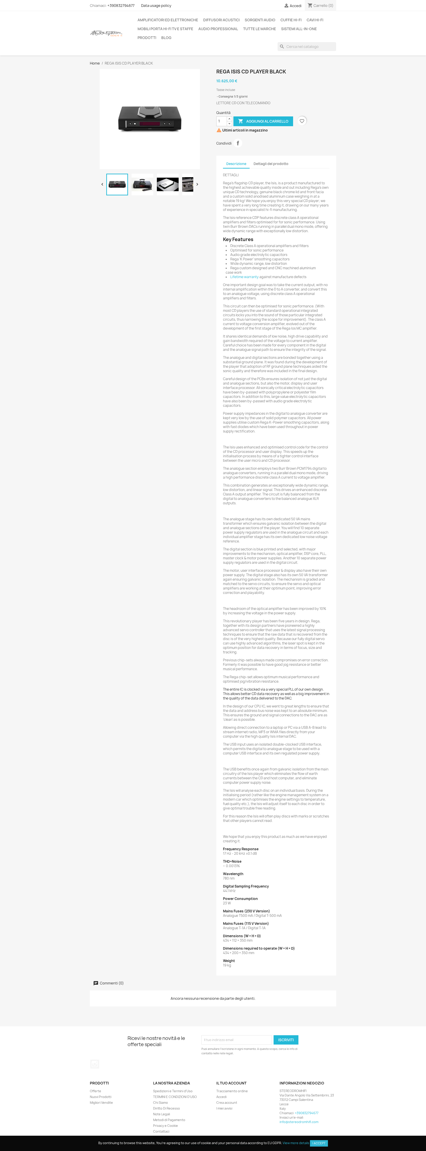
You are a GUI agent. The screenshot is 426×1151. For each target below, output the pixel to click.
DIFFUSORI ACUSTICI (221, 20)
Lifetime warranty (244, 277)
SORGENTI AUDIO (260, 20)
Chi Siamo (160, 1102)
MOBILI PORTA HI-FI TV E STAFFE (165, 28)
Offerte (95, 1091)
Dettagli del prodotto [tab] (271, 163)
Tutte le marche (259, 28)
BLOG (166, 37)
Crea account (226, 1102)
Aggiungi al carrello (263, 121)
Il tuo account (231, 1083)
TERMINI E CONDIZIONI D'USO (175, 1097)
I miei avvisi (224, 1108)
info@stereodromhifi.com (299, 1122)
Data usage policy (156, 5)
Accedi (221, 1097)
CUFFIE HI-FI (291, 20)
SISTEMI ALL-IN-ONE (299, 28)
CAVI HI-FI (315, 20)
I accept (318, 1143)
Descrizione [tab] (236, 163)
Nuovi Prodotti (100, 1097)
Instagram (94, 1064)
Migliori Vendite (101, 1102)
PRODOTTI (147, 37)
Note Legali (161, 1114)
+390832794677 (120, 5)
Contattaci (161, 1131)
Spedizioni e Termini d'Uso (173, 1091)
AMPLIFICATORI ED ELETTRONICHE (168, 20)
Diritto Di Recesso (166, 1108)
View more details (296, 1143)
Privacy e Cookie (165, 1126)
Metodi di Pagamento (169, 1120)
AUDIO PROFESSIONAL (218, 28)
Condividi (237, 143)
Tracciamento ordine (232, 1091)
